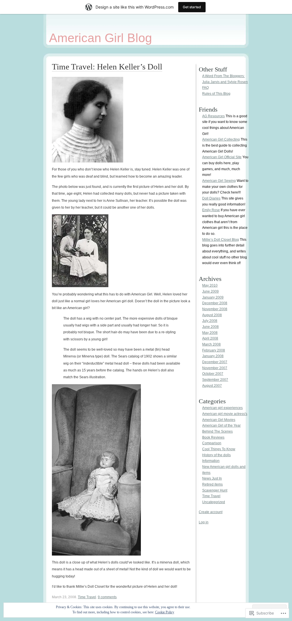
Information (211, 461)
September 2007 (215, 380)
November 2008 (214, 309)
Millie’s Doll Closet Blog (220, 240)
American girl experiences (222, 408)
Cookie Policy (164, 612)
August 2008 (212, 315)
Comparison (211, 443)
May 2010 (210, 285)
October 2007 (212, 374)
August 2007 (212, 386)
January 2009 (213, 297)
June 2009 (210, 291)
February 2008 (213, 350)
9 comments (107, 597)
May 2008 (210, 333)
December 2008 (214, 303)
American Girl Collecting (221, 139)
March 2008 (211, 344)
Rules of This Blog (216, 94)
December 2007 (214, 362)
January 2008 (213, 356)
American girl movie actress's (224, 414)
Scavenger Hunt (214, 490)
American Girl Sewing (219, 181)
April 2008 (210, 338)
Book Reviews (213, 437)
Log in (203, 522)
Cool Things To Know (218, 449)
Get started (192, 7)
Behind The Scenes (217, 431)
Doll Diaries (211, 198)
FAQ (205, 88)
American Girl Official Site (222, 157)
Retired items (212, 484)
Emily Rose (211, 210)
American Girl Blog (100, 38)
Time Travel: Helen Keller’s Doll (107, 66)
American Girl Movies (218, 420)
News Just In (212, 478)
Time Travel (87, 597)
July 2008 (209, 321)
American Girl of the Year (221, 425)
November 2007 (214, 368)
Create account (210, 512)
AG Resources (213, 116)
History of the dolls (216, 455)
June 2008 (210, 327)
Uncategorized (213, 502)
